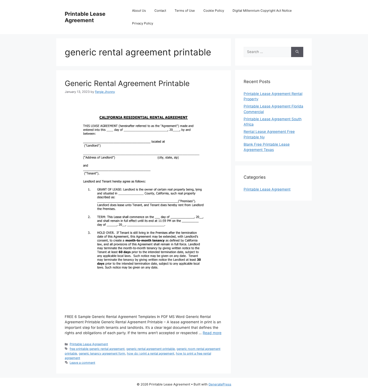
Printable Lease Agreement (85, 17)
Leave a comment (82, 362)
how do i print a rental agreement (150, 353)
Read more (212, 333)
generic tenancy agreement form (102, 353)
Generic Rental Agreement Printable (127, 83)
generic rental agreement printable (150, 349)
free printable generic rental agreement (97, 349)
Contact (160, 11)
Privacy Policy (142, 23)
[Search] (297, 52)
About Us (139, 11)
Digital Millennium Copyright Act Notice (262, 11)
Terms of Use (185, 11)
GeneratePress (219, 384)
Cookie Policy (213, 11)
